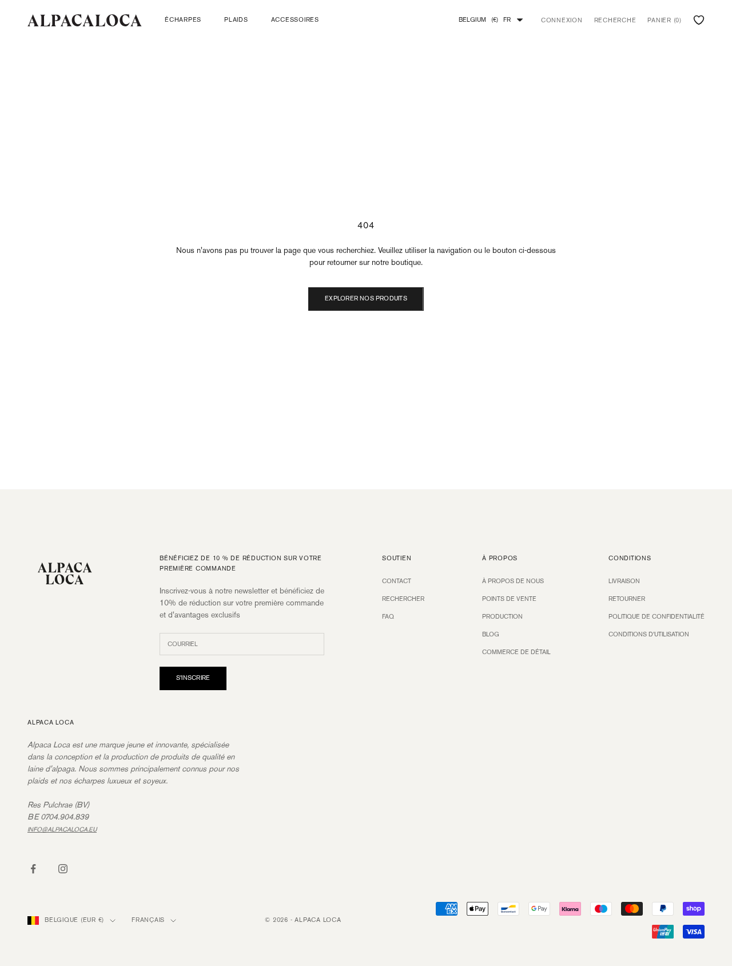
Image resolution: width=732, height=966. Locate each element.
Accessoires (295, 20)
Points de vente (509, 599)
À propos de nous (513, 581)
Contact (396, 581)
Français (148, 920)
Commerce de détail (516, 652)
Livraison (624, 581)
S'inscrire (193, 678)
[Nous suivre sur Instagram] (63, 868)
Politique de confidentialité (656, 617)
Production (502, 617)
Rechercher (403, 599)
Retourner (626, 599)
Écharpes (183, 20)
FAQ (388, 617)
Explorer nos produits (366, 299)
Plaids (236, 20)
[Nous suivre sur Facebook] (33, 868)
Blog (490, 635)
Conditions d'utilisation (648, 635)
